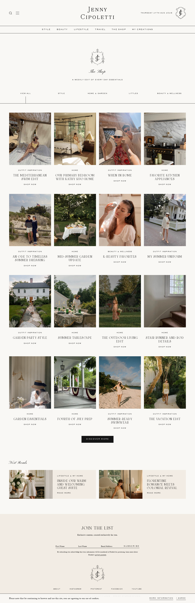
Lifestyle (81, 29)
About (56, 589)
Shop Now (30, 184)
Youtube (137, 589)
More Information (161, 598)
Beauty (62, 29)
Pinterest (96, 589)
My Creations (142, 29)
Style (46, 29)
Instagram (75, 589)
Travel (100, 29)
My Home (78, 476)
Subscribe (131, 546)
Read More (64, 493)
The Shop (119, 29)
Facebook (117, 589)
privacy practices (100, 555)
